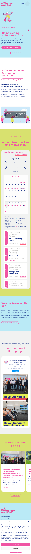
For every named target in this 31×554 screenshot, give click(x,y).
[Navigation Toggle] (27, 3)
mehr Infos (23, 244)
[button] (29, 522)
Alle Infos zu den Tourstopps (11, 47)
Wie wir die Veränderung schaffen (12, 80)
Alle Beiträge (15, 495)
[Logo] (7, 3)
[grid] (16, 259)
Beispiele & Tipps (5, 518)
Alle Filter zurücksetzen (21, 154)
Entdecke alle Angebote (10, 322)
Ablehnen (15, 548)
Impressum (19, 552)
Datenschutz (13, 552)
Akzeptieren (15, 544)
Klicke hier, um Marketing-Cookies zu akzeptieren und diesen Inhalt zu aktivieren (15, 114)
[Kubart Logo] (8, 513)
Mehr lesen (6, 487)
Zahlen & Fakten (5, 516)
